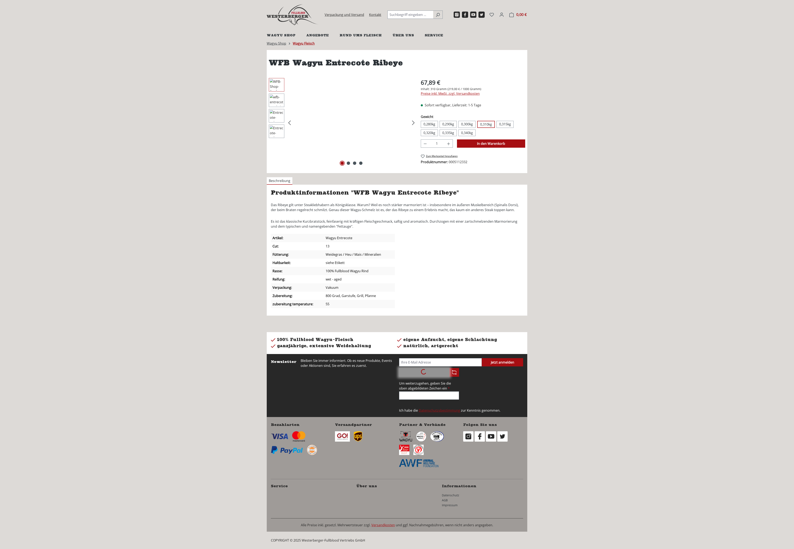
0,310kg (486, 124)
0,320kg (429, 133)
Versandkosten (383, 525)
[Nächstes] (413, 122)
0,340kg (467, 133)
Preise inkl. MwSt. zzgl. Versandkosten (450, 93)
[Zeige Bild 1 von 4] (342, 163)
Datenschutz (450, 495)
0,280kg (429, 124)
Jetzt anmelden (502, 362)
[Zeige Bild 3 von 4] (354, 163)
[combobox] (410, 15)
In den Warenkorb (491, 143)
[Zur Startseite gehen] (292, 14)
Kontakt (375, 14)
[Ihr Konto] (502, 14)
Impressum (450, 505)
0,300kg (467, 124)
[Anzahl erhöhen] (448, 143)
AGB (445, 500)
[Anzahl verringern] (425, 143)
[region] (343, 122)
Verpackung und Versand (344, 14)
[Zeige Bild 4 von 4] (360, 163)
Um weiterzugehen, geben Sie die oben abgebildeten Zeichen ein (425, 386)
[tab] (279, 181)
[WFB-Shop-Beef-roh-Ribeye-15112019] (351, 122)
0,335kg (448, 133)
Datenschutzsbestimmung (440, 410)
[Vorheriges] (289, 122)
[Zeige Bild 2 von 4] (348, 163)
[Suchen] (438, 15)
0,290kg (448, 124)
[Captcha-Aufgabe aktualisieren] (454, 372)
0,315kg (505, 124)
